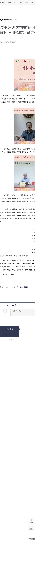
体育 (15, 2)
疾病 (11, 287)
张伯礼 (16, 287)
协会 (21, 287)
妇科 (7, 287)
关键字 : (3, 287)
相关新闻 (9, 329)
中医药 (26, 287)
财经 (21, 2)
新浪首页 (2, 2)
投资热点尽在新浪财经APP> (9, 335)
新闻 (9, 2)
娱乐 (26, 2)
